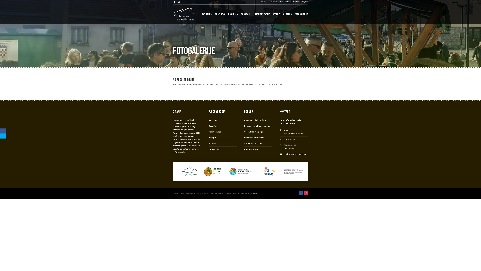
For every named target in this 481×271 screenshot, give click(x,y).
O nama (274, 2)
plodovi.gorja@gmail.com (295, 154)
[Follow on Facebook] (174, 2)
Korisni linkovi (285, 2)
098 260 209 (290, 145)
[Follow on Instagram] (179, 2)
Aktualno (207, 14)
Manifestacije (262, 14)
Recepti (276, 14)
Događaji (245, 14)
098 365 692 (290, 148)
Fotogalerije (301, 14)
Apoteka (287, 14)
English (305, 2)
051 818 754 (289, 139)
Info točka (219, 14)
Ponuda (232, 14)
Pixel (255, 193)
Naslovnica (264, 2)
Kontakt (296, 2)
